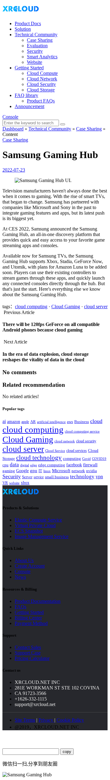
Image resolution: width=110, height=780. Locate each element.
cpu (5, 465)
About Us (24, 560)
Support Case (28, 652)
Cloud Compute (42, 73)
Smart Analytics (42, 56)
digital (24, 465)
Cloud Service (55, 450)
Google (22, 470)
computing (72, 458)
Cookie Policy (70, 720)
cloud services (76, 450)
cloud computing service (82, 431)
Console (10, 116)
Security (35, 51)
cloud (96, 421)
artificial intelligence (51, 422)
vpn (99, 476)
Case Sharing (40, 40)
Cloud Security (41, 84)
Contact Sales (28, 647)
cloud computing (31, 306)
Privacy (46, 720)
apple (25, 422)
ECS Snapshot (29, 531)
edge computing (51, 465)
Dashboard (13, 128)
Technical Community (36, 34)
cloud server (96, 306)
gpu (33, 470)
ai (4, 421)
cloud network (64, 441)
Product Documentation (38, 601)
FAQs (20, 606)
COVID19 (99, 458)
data (14, 465)
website (14, 483)
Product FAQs (41, 100)
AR (33, 421)
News (20, 577)
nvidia (91, 470)
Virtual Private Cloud (35, 525)
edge (33, 465)
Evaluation (37, 45)
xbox (25, 482)
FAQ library (26, 95)
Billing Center (28, 617)
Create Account (30, 566)
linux (47, 471)
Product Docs (28, 23)
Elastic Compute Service (38, 519)
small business (57, 477)
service (39, 477)
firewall (90, 464)
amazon (13, 421)
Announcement (29, 106)
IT (40, 470)
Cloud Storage (41, 89)
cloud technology (39, 457)
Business (81, 422)
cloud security (86, 441)
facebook (74, 464)
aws (70, 421)
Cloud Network (42, 78)
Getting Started (29, 67)
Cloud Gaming (65, 306)
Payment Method (31, 623)
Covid (86, 458)
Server (27, 477)
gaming (8, 470)
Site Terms (25, 720)
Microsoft (61, 470)
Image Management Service (41, 536)
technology (82, 476)
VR (5, 483)
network (78, 471)
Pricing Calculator (32, 658)
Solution (23, 29)
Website (34, 62)
